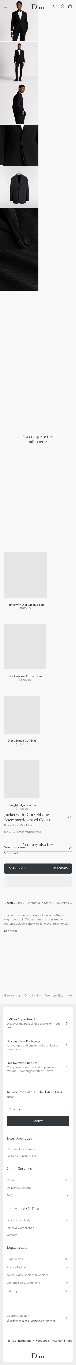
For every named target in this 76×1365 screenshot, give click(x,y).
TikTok (12, 1340)
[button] (19, 20)
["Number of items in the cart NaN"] (70, 7)
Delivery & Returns (19, 1187)
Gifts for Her (12, 995)
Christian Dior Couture (21, 1149)
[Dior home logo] (38, 6)
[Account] (62, 7)
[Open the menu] (7, 6)
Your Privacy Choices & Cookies (27, 1275)
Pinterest (56, 1340)
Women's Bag (54, 995)
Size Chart (11, 853)
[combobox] (38, 848)
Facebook (42, 1340)
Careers (12, 1234)
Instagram (24, 1340)
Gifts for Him (32, 995)
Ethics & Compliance (20, 1227)
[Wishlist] (54, 7)
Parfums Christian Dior (21, 1156)
